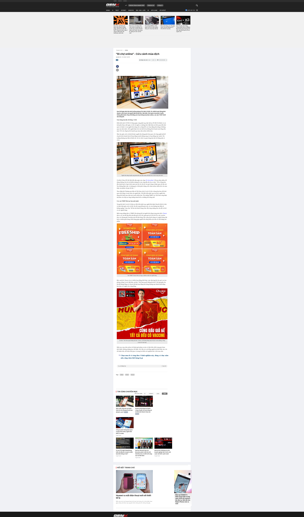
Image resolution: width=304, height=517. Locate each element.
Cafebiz (125, 1)
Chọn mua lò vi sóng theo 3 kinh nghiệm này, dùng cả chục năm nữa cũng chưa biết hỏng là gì (144, 356)
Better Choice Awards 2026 (137, 5)
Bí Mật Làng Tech (191, 10)
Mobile (108, 10)
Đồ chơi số (163, 10)
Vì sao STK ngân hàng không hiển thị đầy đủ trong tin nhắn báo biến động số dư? (124, 452)
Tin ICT (117, 10)
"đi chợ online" (150, 180)
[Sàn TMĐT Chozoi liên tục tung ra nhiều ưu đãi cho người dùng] (142, 248)
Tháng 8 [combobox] (151, 393)
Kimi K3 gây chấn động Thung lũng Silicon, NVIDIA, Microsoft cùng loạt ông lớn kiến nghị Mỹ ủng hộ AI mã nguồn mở (183, 28)
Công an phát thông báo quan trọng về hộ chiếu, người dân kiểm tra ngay (124, 431)
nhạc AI (160, 5)
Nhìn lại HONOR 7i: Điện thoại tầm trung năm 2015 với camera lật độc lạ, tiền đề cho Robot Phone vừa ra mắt (182, 499)
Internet (123, 10)
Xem (165, 393)
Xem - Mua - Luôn (140, 10)
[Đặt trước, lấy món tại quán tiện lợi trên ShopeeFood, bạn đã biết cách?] (125, 401)
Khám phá (131, 10)
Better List (151, 5)
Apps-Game (154, 10)
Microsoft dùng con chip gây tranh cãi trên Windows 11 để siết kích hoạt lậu (168, 27)
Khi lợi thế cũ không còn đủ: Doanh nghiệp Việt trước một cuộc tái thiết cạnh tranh (162, 452)
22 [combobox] (144, 393)
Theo (142, 366)
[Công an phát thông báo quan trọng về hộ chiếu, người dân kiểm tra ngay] (125, 422)
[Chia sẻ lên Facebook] (117, 66)
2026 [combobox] (158, 393)
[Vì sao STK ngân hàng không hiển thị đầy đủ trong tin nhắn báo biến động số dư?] (125, 443)
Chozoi (165, 213)
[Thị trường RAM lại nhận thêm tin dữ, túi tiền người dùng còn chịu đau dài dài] (152, 20)
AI (112, 10)
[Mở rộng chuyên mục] (197, 10)
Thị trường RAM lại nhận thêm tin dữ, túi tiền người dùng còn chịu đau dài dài (151, 27)
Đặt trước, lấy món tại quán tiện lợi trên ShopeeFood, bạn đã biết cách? (124, 410)
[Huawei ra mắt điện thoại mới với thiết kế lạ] (134, 481)
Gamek (115, 1)
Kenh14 (120, 1)
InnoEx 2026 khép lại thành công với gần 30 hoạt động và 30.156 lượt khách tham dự (143, 410)
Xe (148, 10)
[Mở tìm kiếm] (197, 5)
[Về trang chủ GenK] (113, 5)
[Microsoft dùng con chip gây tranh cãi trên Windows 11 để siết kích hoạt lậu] (168, 20)
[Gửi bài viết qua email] (117, 60)
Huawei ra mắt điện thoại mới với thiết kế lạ (133, 496)
